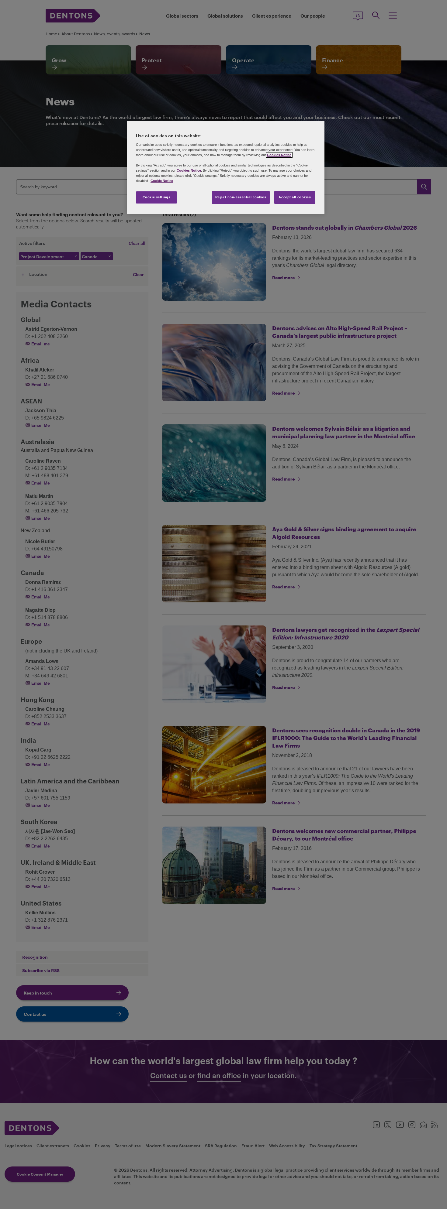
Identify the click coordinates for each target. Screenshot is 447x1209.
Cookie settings (157, 197)
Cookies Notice (279, 155)
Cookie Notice (162, 181)
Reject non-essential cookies (240, 197)
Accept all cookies (295, 197)
